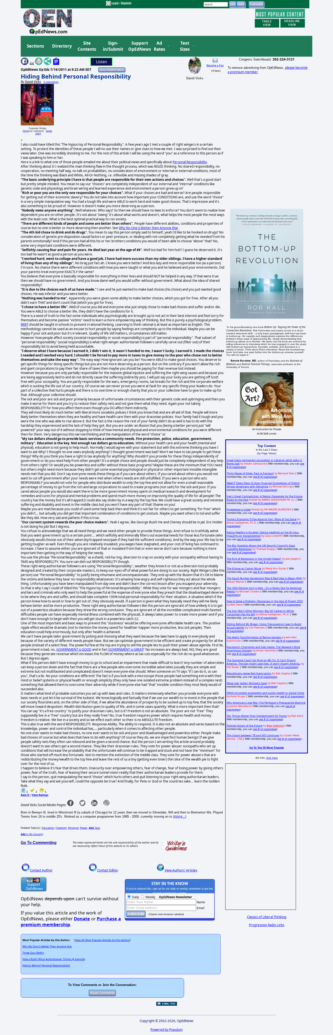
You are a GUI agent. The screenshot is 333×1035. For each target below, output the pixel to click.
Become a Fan (215, 65)
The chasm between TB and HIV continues (253, 735)
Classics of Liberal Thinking (266, 917)
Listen (101, 61)
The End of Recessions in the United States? (254, 558)
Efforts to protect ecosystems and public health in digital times (265, 693)
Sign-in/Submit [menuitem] (112, 46)
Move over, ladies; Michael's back (247, 683)
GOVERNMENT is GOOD (73, 649)
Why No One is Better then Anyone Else (148, 228)
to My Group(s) (32, 834)
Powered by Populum (166, 1029)
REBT (24, 324)
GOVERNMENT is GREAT (125, 649)
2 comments (51, 82)
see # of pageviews (264, 476)
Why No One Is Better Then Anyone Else (47, 946)
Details (49, 131)
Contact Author (41, 870)
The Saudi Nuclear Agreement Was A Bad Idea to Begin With (264, 578)
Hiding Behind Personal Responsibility (76, 76)
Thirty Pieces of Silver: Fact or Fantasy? (250, 473)
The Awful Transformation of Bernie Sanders (254, 637)
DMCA (38, 133)
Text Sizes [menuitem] (185, 46)
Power (83, 828)
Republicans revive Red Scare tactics (249, 673)
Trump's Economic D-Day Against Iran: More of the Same (261, 519)
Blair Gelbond (275, 725)
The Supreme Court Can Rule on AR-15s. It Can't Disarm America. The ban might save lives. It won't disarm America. (263, 662)
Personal (73, 828)
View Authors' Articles (181, 870)
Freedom (61, 828)
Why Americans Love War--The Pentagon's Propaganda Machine (266, 702)
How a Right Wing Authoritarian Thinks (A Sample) (53, 959)
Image (26, 130)
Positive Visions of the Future (244, 725)
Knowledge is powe (239, 509)
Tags (94, 828)
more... (179, 816)
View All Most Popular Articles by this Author (102, 940)
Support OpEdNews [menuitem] (137, 46)
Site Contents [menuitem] (87, 46)
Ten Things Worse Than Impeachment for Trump (257, 716)
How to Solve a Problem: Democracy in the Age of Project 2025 (265, 601)
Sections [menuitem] (35, 46)
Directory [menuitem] (61, 46)
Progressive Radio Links (266, 925)
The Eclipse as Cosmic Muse (244, 568)
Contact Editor (107, 870)
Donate (82, 919)
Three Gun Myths (33, 952)
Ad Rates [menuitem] (159, 46)
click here (272, 758)
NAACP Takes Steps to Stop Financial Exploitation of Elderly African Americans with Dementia (263, 484)
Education (48, 828)
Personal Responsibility (190, 162)
